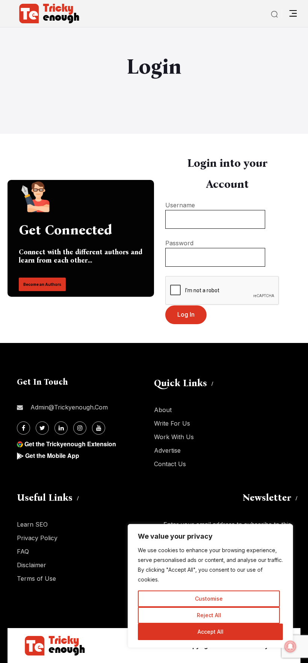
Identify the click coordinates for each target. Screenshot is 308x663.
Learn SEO (32, 524)
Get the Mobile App (52, 455)
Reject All (209, 615)
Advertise (167, 450)
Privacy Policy (37, 538)
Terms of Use (36, 578)
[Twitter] (42, 428)
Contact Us (170, 464)
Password (179, 243)
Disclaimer (31, 565)
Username (180, 205)
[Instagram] (79, 428)
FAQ (23, 551)
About (163, 410)
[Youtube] (98, 428)
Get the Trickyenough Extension (70, 443)
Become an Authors (42, 284)
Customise (209, 598)
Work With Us (174, 437)
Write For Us (172, 423)
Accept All (210, 631)
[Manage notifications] (290, 646)
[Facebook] (23, 428)
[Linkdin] (61, 428)
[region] (210, 586)
